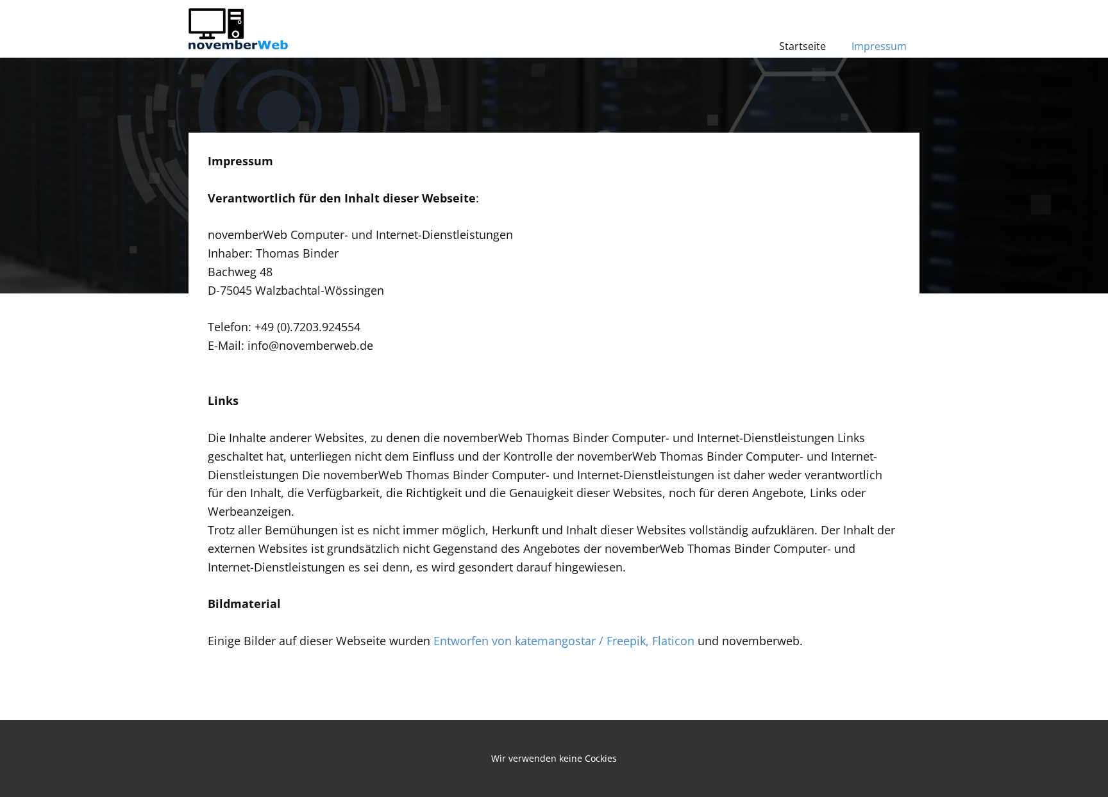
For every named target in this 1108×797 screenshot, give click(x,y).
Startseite (802, 46)
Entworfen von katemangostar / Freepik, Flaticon (565, 640)
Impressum (879, 46)
